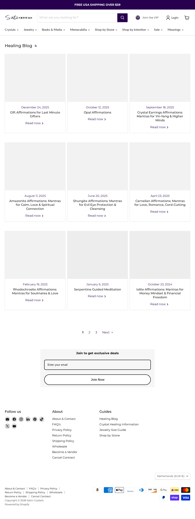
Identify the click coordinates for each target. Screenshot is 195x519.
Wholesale (59, 446)
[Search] (122, 17)
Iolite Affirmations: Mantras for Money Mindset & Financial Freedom (160, 293)
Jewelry (29, 29)
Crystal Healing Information (119, 424)
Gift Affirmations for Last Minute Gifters (35, 114)
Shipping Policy (63, 441)
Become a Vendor (64, 452)
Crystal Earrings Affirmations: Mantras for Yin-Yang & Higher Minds (160, 116)
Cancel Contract (63, 457)
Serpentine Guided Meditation (97, 289)
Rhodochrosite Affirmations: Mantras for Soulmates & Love (35, 291)
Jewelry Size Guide (112, 430)
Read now (33, 123)
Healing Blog (108, 419)
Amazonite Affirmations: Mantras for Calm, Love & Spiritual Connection (35, 205)
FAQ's (56, 424)
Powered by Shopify (17, 504)
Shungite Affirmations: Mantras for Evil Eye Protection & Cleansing (97, 205)
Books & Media (52, 29)
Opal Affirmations (97, 112)
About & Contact (64, 419)
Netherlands (171, 476)
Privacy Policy (62, 430)
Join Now (97, 379)
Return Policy (61, 435)
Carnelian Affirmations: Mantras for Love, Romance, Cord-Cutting (159, 203)
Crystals (10, 29)
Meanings (174, 29)
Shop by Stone (105, 29)
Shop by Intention (134, 29)
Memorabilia (79, 29)
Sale (157, 29)
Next (106, 332)
